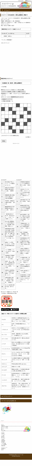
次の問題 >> (28, 137)
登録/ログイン (28, 0)
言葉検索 (2, 433)
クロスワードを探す (4, 426)
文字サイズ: (4, 97)
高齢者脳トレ (3, 448)
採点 (3, 141)
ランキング (3, 434)
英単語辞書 (3, 440)
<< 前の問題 (3, 86)
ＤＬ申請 (2, 435)
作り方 (2, 429)
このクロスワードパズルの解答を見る (10, 135)
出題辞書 (2, 439)
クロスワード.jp (8, 4)
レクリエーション (4, 447)
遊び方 (2, 449)
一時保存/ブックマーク (6, 99)
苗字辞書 (2, 442)
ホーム (2, 424)
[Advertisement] (16, 60)
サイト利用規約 (4, 444)
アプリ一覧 (3, 430)
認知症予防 (3, 445)
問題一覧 (2, 425)
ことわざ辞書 (3, 443)
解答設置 (2, 436)
